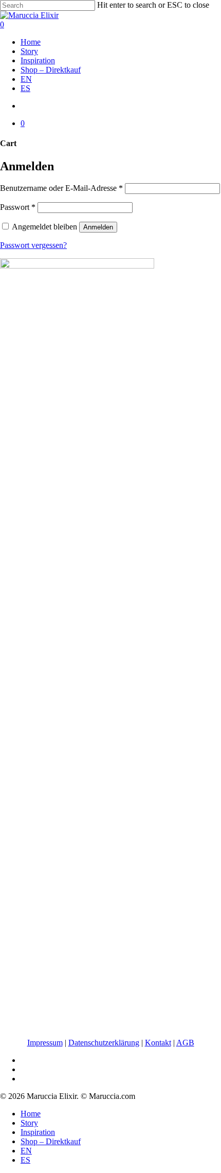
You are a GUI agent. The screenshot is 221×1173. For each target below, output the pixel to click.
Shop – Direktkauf (51, 1141)
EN (26, 1150)
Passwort (17, 207)
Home (31, 1113)
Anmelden (98, 227)
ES (25, 1160)
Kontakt (158, 1042)
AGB (185, 1042)
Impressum (45, 1042)
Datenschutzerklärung (103, 1042)
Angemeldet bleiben (45, 226)
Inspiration (38, 1132)
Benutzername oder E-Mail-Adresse (61, 188)
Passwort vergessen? (33, 245)
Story (29, 1122)
